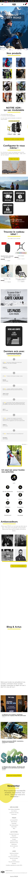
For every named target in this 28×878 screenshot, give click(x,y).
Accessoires (14, 814)
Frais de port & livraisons (14, 861)
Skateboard (14, 844)
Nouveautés (14, 826)
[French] (7, 2)
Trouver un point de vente (14, 856)
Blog (14, 828)
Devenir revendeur (14, 858)
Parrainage (14, 823)
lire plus (3, 716)
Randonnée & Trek (14, 842)
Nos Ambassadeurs (14, 825)
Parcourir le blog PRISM (14, 775)
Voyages (14, 839)
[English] (5, 2)
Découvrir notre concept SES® (14, 139)
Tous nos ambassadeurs (18, 566)
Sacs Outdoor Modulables (14, 809)
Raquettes (14, 835)
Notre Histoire (14, 821)
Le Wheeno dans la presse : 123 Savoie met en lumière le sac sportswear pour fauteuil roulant (13, 767)
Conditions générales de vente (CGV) (14, 865)
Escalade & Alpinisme (14, 834)
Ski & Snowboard (14, 837)
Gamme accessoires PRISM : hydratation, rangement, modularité (13, 742)
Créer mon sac (14, 159)
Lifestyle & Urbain (14, 840)
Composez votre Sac (14, 812)
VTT (14, 847)
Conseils (14, 860)
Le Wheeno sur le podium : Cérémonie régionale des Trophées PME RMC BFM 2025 (14, 715)
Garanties (14, 863)
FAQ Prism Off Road (14, 853)
